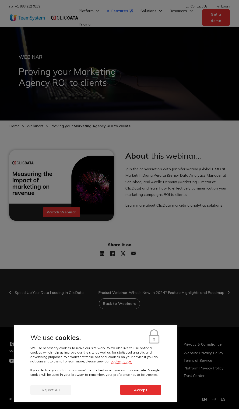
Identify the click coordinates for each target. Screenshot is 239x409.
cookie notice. (121, 361)
